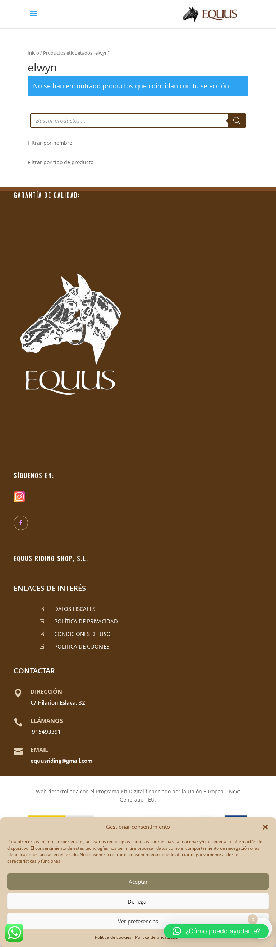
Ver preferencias (138, 921)
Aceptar (138, 881)
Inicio (33, 53)
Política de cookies (113, 937)
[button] (265, 827)
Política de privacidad (156, 937)
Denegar (138, 901)
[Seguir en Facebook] (21, 523)
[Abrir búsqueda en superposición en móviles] (138, 120)
